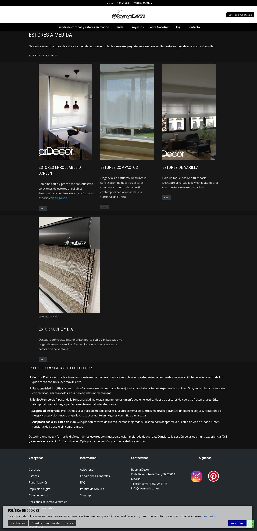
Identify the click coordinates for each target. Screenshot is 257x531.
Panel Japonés (38, 482)
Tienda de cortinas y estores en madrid (83, 27)
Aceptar (237, 523)
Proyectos (137, 27)
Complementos (39, 495)
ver (43, 208)
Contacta (194, 27)
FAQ (82, 482)
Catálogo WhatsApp (240, 14)
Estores (34, 476)
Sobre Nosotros (159, 27)
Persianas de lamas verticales (48, 502)
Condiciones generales (95, 476)
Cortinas (34, 469)
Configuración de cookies (52, 523)
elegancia (61, 198)
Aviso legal (87, 469)
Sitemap (85, 495)
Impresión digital (40, 489)
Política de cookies (92, 489)
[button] (125, 27)
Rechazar (18, 523)
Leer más (209, 516)
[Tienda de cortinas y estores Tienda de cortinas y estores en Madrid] (128, 14)
